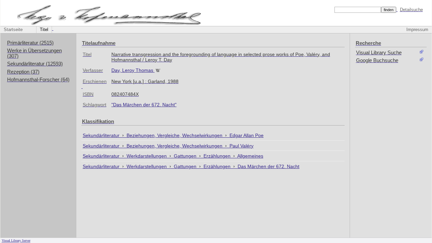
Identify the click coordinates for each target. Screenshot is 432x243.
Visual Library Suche (379, 52)
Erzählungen (218, 156)
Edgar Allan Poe (247, 135)
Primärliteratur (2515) (30, 43)
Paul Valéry (241, 145)
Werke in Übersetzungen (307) (34, 53)
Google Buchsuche (377, 60)
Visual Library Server (16, 240)
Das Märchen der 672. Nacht (268, 166)
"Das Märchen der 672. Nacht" (144, 104)
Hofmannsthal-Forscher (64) (38, 79)
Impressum (417, 29)
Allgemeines (250, 156)
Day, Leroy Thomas (132, 70)
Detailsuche (411, 9)
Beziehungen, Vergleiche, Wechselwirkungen (175, 135)
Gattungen (186, 156)
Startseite (13, 29)
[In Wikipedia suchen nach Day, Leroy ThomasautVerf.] (159, 70)
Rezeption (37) (23, 72)
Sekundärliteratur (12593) (35, 63)
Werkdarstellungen (147, 156)
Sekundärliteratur (102, 135)
